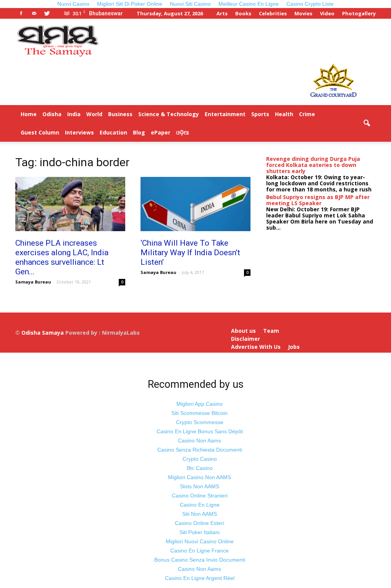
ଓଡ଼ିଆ (182, 132)
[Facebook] (21, 13)
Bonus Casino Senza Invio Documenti (199, 560)
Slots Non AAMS (199, 486)
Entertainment (225, 114)
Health (284, 114)
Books (243, 13)
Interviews (79, 132)
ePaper (160, 132)
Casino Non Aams (199, 440)
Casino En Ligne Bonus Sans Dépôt (200, 431)
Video (327, 13)
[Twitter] (47, 13)
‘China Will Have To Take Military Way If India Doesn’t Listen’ (190, 252)
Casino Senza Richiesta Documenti (199, 450)
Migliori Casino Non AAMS (199, 477)
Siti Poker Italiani (199, 532)
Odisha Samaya (43, 332)
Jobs (294, 346)
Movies (303, 13)
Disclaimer (245, 338)
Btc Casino (200, 468)
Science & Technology (168, 114)
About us (243, 330)
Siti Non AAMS (199, 514)
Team (271, 330)
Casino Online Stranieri (200, 495)
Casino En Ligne (200, 505)
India (74, 114)
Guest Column (40, 132)
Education (113, 132)
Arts (222, 13)
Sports (260, 114)
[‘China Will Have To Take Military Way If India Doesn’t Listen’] (195, 204)
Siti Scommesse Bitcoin (199, 413)
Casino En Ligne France (199, 551)
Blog (139, 132)
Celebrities (273, 13)
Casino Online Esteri (199, 523)
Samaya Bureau (33, 282)
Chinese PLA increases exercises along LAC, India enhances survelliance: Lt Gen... (61, 257)
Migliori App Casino (199, 404)
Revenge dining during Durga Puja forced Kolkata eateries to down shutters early (313, 165)
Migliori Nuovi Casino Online (200, 541)
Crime (307, 114)
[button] (366, 123)
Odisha (51, 114)
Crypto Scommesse (199, 422)
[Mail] (34, 13)
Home (29, 114)
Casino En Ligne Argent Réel (199, 578)
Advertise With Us (256, 346)
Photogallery (359, 13)
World (94, 114)
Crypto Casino (200, 459)
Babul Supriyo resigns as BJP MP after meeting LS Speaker (318, 200)
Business (120, 114)
